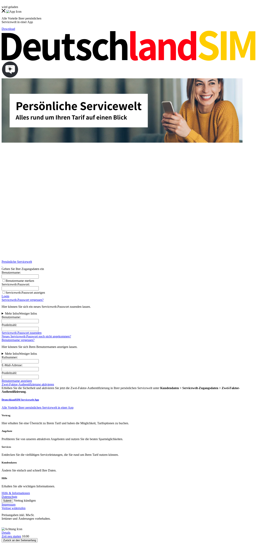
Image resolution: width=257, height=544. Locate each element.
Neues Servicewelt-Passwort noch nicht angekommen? (36, 336)
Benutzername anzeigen (17, 380)
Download (8, 29)
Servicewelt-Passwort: (16, 284)
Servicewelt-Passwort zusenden (22, 332)
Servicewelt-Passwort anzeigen (25, 292)
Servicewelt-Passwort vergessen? (23, 300)
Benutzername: (11, 317)
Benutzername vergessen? (18, 340)
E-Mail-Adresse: (12, 365)
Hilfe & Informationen (16, 493)
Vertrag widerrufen (13, 508)
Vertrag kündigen (25, 500)
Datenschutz (9, 496)
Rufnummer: (10, 357)
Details (6, 532)
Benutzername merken (20, 280)
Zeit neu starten (11, 536)
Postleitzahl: (9, 325)
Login (5, 296)
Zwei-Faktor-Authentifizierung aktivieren (28, 384)
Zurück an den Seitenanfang (19, 540)
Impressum (8, 504)
